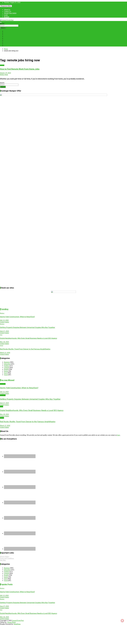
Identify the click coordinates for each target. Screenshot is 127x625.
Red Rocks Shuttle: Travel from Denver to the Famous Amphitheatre (25, 349)
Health (6, 40)
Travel (6, 44)
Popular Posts (6, 584)
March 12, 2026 (5, 352)
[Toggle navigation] (1, 22)
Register (6, 17)
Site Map (3, 560)
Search (2, 23)
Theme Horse (11, 622)
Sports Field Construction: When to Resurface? (17, 317)
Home (6, 31)
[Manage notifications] (122, 620)
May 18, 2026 (4, 342)
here (118, 435)
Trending (4, 309)
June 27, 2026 (4, 331)
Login (6, 15)
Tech (5, 36)
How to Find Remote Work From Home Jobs (19, 69)
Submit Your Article (10, 13)
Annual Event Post (18, 620)
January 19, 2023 (5, 73)
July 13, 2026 (4, 320)
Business (7, 42)
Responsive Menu (6, 6)
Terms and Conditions (7, 558)
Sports (6, 35)
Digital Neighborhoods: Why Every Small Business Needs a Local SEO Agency (28, 338)
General (6, 33)
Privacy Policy (4, 556)
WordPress (17, 624)
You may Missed (7, 380)
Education (7, 38)
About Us (7, 9)
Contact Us (7, 11)
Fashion (6, 45)
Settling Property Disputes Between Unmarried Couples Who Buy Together (27, 327)
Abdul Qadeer (4, 322)
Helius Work (4, 74)
